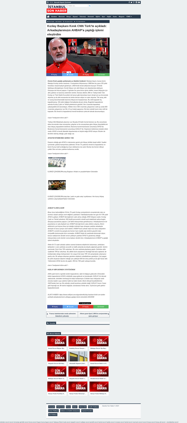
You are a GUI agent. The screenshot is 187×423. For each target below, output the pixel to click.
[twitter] (131, 2)
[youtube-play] (139, 2)
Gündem (54, 16)
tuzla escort (66, 422)
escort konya (147, 422)
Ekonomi (62, 16)
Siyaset (75, 16)
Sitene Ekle (82, 407)
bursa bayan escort (47, 422)
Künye (68, 407)
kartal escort (102, 422)
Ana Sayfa (51, 21)
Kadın (115, 16)
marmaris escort (138, 422)
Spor (103, 16)
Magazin (121, 16)
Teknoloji (83, 16)
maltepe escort (85, 422)
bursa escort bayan (35, 422)
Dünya (69, 16)
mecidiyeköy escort (172, 422)
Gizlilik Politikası (93, 407)
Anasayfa (51, 407)
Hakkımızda (60, 407)
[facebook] (129, 2)
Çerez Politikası (53, 410)
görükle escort (24, 422)
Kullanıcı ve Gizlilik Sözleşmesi (70, 410)
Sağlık (109, 16)
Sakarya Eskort (58, 422)
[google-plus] (134, 2)
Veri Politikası (53, 414)
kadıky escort (111, 422)
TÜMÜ (128, 16)
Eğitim (98, 16)
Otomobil (91, 16)
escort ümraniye (14, 422)
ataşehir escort (75, 422)
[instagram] (136, 2)
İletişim (75, 407)
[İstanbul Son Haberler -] (56, 8)
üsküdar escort (4, 422)
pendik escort (94, 422)
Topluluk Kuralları (87, 410)
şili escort (162, 422)
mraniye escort (119, 422)
